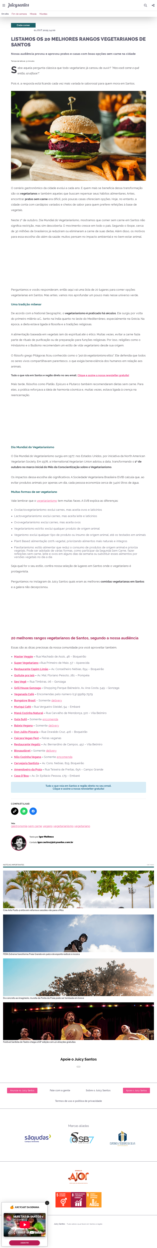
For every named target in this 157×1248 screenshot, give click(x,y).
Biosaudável (22, 750)
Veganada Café (24, 694)
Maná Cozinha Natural (28, 713)
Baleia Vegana (23, 725)
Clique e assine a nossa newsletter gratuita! (103, 375)
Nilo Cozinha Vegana (27, 757)
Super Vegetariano (26, 662)
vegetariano (82, 826)
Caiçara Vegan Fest (26, 738)
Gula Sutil (20, 719)
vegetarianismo (47, 500)
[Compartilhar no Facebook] (33, 811)
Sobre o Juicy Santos (98, 1090)
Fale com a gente (60, 1090)
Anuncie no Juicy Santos (22, 1090)
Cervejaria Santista (26, 763)
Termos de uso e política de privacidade (78, 1101)
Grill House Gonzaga (27, 688)
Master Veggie (23, 656)
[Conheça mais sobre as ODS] (78, 1199)
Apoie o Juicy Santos (136, 1090)
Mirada (33, 14)
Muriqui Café (22, 706)
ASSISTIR (25, 1243)
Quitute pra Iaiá (24, 675)
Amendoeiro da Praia (28, 769)
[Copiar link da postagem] (14, 811)
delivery (56, 700)
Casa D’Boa (21, 775)
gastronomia (19, 826)
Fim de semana (19, 14)
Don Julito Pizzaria (26, 731)
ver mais (150, 865)
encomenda (50, 719)
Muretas (43, 14)
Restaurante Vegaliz (27, 744)
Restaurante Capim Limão (31, 669)
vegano (48, 826)
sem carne (35, 826)
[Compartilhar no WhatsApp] (24, 811)
